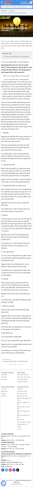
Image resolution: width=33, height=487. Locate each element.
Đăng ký (3, 393)
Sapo (20, 484)
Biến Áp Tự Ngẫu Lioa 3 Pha (23, 403)
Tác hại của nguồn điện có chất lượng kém (16, 56)
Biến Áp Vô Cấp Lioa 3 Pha (23, 416)
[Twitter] (6, 470)
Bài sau (20, 364)
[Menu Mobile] (2, 2)
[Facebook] (2, 470)
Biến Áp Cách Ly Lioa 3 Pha (23, 407)
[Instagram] (13, 470)
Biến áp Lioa (20, 419)
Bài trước (13, 364)
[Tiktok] (17, 471)
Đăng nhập (4, 391)
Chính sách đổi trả (22, 379)
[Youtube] (10, 470)
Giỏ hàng (3, 396)
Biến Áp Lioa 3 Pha (22, 396)
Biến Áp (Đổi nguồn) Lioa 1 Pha (24, 399)
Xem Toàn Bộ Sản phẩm (23, 422)
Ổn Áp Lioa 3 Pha (22, 393)
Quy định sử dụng (22, 381)
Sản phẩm (4, 379)
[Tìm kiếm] (30, 6)
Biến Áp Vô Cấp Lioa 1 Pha (23, 412)
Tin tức (19, 429)
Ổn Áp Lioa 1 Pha (22, 391)
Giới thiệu (4, 377)
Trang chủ (4, 374)
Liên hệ (19, 426)
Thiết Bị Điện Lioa (22, 424)
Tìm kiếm (3, 389)
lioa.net (9, 460)
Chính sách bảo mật (22, 374)
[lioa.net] (8, 3)
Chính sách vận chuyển (23, 377)
